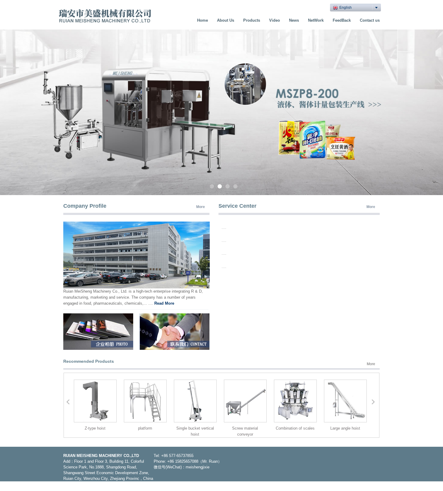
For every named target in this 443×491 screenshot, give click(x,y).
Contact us (370, 20)
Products (251, 20)
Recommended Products (88, 361)
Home (202, 20)
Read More (164, 303)
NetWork (316, 20)
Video (274, 20)
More (200, 207)
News (294, 20)
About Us (225, 20)
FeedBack (342, 20)
